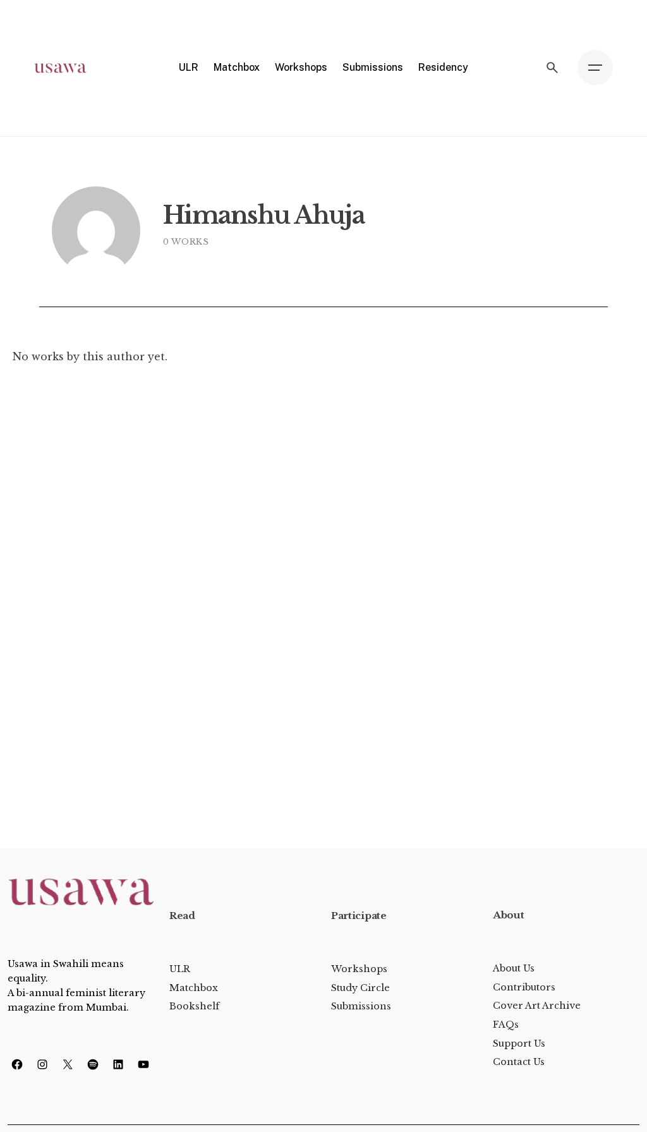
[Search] (552, 67)
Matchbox (193, 988)
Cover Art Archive (537, 1005)
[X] (67, 1064)
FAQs (506, 1024)
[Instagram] (42, 1064)
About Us (514, 968)
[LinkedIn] (118, 1064)
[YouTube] (143, 1064)
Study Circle (360, 988)
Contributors (524, 987)
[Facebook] (17, 1064)
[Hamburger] (595, 67)
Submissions (361, 1006)
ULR (179, 969)
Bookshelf (194, 1006)
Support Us (519, 1043)
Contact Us (519, 1062)
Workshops (359, 969)
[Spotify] (92, 1064)
